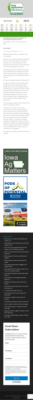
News (4, 43)
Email (7, 343)
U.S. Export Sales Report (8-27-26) (13, 290)
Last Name (8, 358)
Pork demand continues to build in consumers (16, 301)
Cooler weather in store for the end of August (16, 304)
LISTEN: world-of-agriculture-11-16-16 (13, 51)
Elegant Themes (16, 396)
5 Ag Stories (23, 41)
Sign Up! (16, 378)
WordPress (16, 397)
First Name (8, 350)
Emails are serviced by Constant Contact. (18, 373)
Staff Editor (8, 41)
